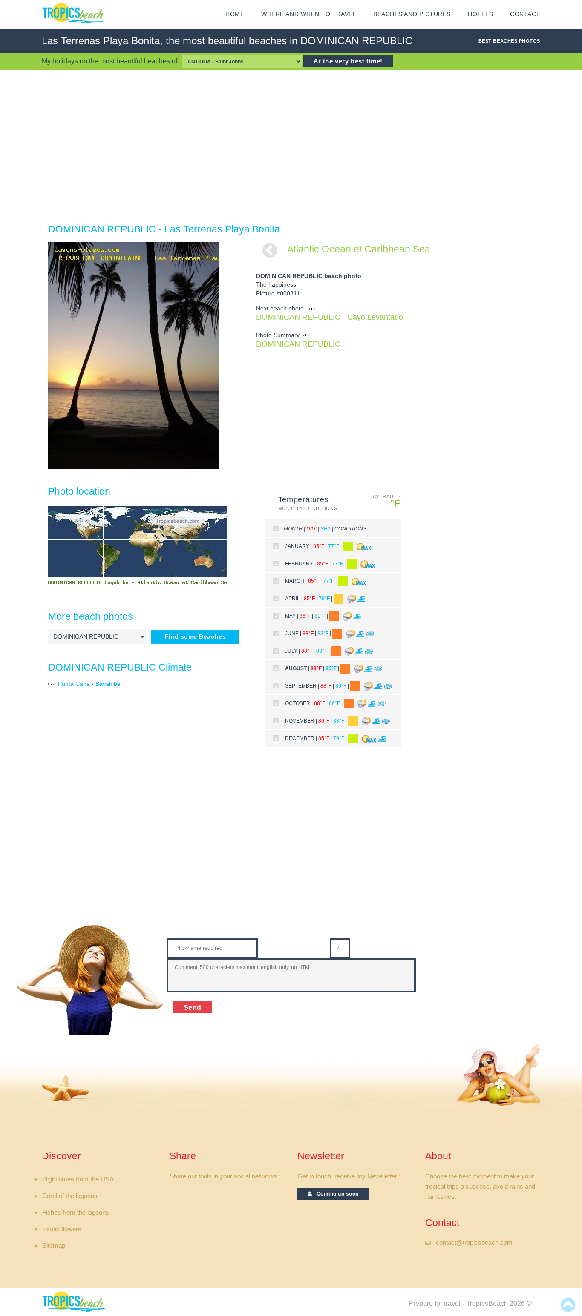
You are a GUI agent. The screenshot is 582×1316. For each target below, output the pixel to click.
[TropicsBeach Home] (75, 1301)
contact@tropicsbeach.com (474, 1242)
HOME (234, 14)
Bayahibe (108, 684)
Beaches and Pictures (412, 14)
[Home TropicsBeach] (75, 13)
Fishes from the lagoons (75, 1212)
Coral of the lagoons (70, 1196)
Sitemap (53, 1245)
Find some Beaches (195, 637)
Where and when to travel (308, 14)
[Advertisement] (291, 146)
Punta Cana (74, 684)
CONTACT (525, 14)
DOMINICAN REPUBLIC (298, 344)
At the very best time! (348, 61)
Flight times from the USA (78, 1179)
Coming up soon (335, 1194)
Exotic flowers (61, 1229)
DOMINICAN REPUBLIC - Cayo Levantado (329, 317)
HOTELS (480, 14)
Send (193, 1007)
